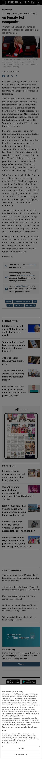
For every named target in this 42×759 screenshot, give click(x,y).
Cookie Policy (20, 716)
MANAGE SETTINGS (21, 755)
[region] (21, 722)
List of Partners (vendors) (10, 743)
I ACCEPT (21, 748)
